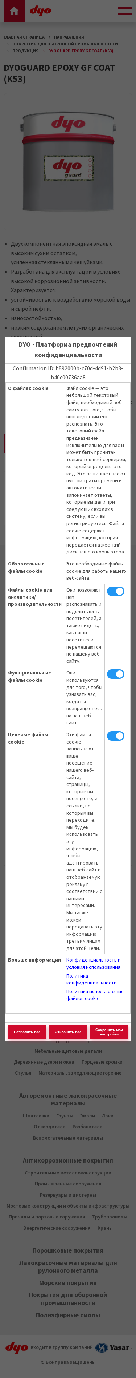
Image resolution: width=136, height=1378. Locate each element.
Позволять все (27, 1032)
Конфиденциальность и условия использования (93, 963)
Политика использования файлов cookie (95, 995)
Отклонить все (68, 1032)
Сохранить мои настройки (109, 1032)
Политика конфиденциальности (91, 979)
